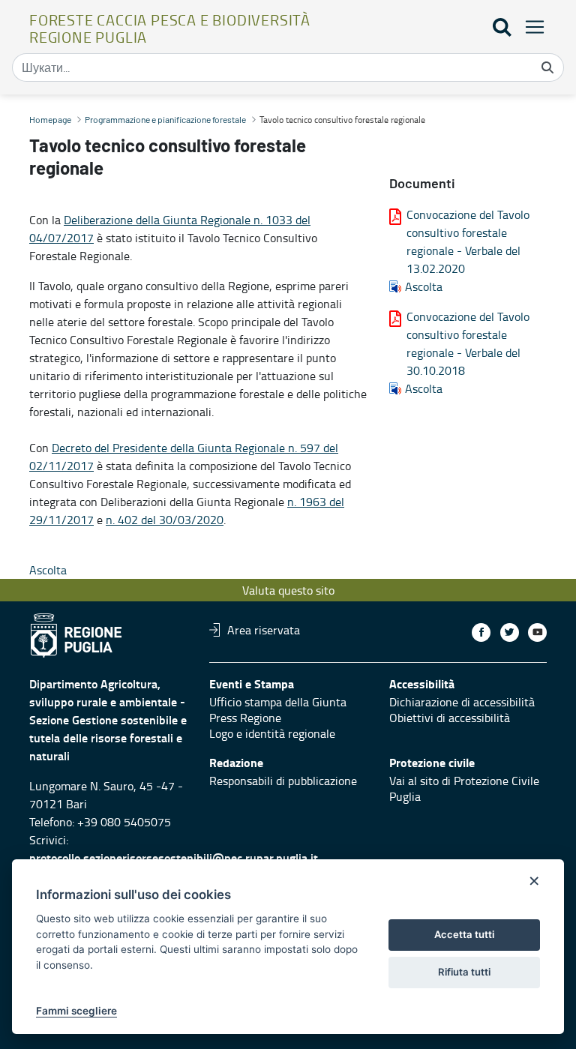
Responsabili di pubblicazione (283, 780)
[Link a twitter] (509, 632)
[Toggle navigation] (530, 26)
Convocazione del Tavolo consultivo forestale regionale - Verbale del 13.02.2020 (468, 241)
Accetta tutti (464, 934)
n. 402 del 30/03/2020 (165, 519)
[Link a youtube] (537, 632)
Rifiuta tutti (464, 972)
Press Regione (245, 717)
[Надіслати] (548, 67)
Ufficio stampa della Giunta (277, 702)
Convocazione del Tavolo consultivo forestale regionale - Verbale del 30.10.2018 (468, 343)
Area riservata (263, 630)
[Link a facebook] (481, 632)
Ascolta (423, 286)
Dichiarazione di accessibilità (462, 702)
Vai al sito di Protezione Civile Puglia (464, 788)
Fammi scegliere (76, 1011)
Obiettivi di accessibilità (449, 717)
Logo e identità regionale (272, 733)
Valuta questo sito (288, 590)
